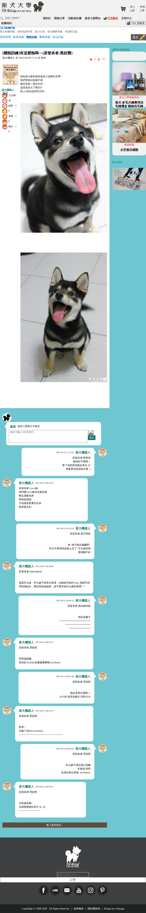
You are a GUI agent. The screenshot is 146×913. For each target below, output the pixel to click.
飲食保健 (18, 36)
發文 (135, 37)
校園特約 (6, 23)
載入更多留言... (54, 825)
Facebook (43, 890)
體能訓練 (31, 36)
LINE (55, 890)
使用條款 (79, 908)
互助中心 (126, 18)
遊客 (13, 426)
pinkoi (102, 890)
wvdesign (119, 908)
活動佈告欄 (74, 18)
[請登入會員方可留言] (6, 417)
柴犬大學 (22, 6)
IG (91, 890)
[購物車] (124, 9)
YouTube (79, 890)
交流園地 (112, 18)
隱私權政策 (94, 908)
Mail (67, 890)
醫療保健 (45, 36)
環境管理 (5, 36)
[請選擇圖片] (91, 432)
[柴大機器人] (102, 452)
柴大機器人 (8, 90)
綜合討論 (58, 36)
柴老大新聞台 (93, 18)
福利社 (47, 18)
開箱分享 (59, 18)
